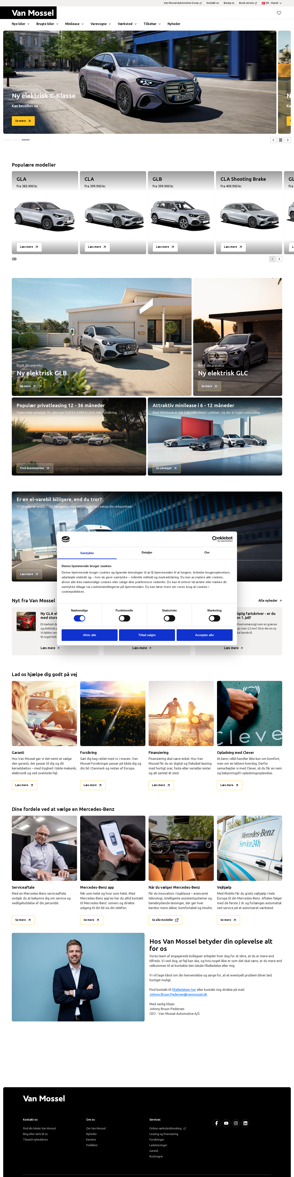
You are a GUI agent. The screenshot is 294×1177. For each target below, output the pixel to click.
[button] (279, 13)
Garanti (153, 1151)
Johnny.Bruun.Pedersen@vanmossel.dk (178, 994)
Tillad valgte (146, 635)
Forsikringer (156, 1139)
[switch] (124, 618)
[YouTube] (226, 1123)
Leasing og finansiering (163, 1134)
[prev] (273, 140)
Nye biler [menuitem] (18, 24)
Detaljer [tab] (147, 552)
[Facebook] (217, 1123)
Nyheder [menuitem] (174, 24)
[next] (288, 140)
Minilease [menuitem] (72, 24)
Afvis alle (89, 635)
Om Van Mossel (96, 1128)
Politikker (92, 1145)
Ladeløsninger (158, 1145)
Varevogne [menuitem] (99, 24)
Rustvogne (156, 1156)
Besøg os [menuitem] (229, 3)
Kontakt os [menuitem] (213, 3)
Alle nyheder (267, 600)
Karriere (91, 1139)
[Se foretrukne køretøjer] (279, 13)
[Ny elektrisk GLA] (139, 82)
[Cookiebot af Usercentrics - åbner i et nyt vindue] (215, 539)
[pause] (281, 140)
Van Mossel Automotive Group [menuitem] (181, 3)
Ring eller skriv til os (35, 1134)
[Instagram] (236, 1123)
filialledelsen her (184, 990)
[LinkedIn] (245, 1123)
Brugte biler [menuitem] (45, 24)
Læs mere (48, 648)
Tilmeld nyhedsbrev (35, 1139)
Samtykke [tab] (87, 553)
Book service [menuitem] (246, 3)
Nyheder (91, 1134)
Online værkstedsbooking (165, 1128)
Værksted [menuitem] (125, 24)
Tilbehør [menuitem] (150, 24)
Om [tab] (206, 552)
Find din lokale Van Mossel (39, 1128)
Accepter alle (204, 635)
